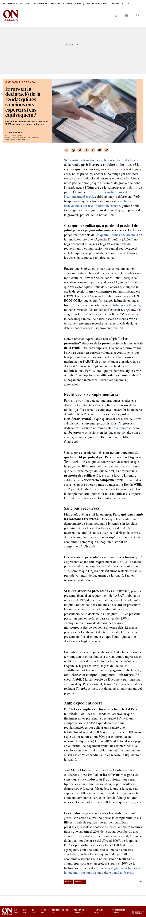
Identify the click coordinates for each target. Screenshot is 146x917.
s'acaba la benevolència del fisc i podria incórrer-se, (97, 203)
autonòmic (123, 427)
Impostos (80, 881)
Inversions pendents (97, 3)
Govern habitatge (120, 3)
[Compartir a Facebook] (86, 150)
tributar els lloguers (126, 305)
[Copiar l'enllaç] (106, 150)
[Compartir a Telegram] (79, 150)
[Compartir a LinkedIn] (93, 150)
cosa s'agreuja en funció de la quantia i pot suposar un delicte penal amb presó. (102, 870)
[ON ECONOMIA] (10, 15)
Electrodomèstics (13, 3)
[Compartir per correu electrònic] (99, 150)
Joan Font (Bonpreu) (73, 3)
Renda (68, 881)
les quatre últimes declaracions (116, 234)
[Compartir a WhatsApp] (73, 150)
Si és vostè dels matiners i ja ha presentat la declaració (101, 160)
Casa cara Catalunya (36, 3)
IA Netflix (55, 3)
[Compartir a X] (66, 150)
